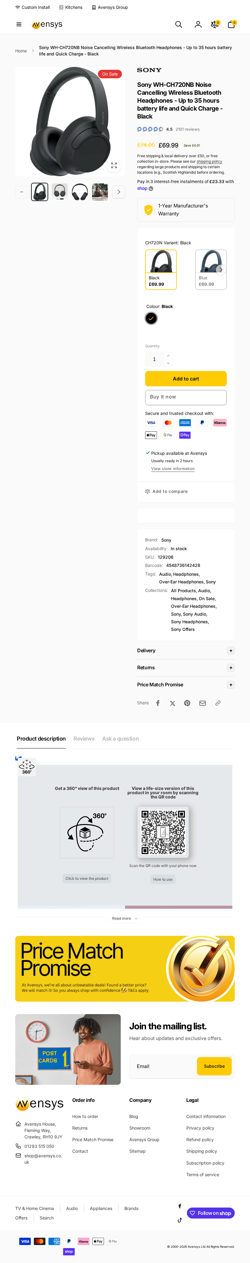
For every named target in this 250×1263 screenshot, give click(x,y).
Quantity (152, 346)
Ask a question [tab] (120, 738)
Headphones (186, 574)
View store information (173, 468)
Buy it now (163, 397)
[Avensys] (39, 1109)
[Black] (151, 318)
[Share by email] (202, 703)
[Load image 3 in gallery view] (80, 191)
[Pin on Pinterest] (187, 703)
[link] (32, 7)
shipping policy (209, 161)
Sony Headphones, (190, 621)
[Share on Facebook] (158, 703)
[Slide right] (118, 192)
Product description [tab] (41, 738)
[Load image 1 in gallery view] (40, 191)
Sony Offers (183, 629)
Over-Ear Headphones (181, 581)
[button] (19, 24)
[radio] (161, 269)
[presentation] (221, 270)
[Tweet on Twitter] (173, 703)
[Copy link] (218, 703)
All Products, (184, 590)
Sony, (176, 614)
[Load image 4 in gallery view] (100, 191)
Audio (165, 574)
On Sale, (207, 598)
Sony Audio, (195, 614)
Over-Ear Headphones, (194, 606)
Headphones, (184, 598)
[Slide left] (21, 192)
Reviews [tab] (84, 738)
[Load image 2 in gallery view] (60, 191)
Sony (166, 540)
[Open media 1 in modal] (70, 121)
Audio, (204, 590)
